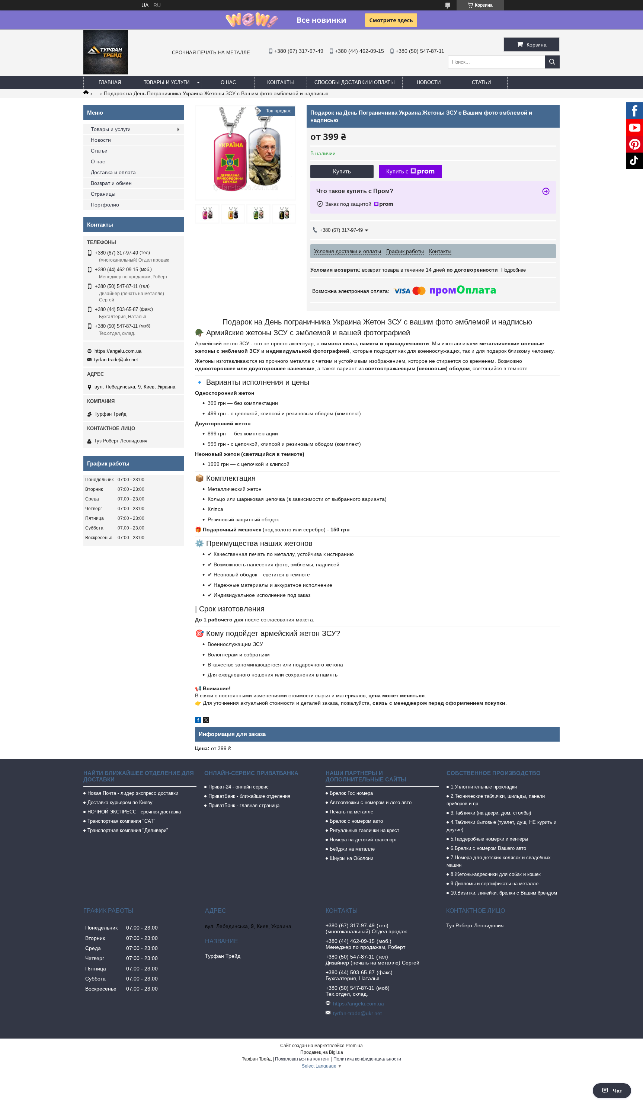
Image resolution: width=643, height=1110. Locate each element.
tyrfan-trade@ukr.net (116, 359)
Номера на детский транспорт (363, 839)
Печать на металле (351, 812)
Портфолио (105, 205)
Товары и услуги (166, 82)
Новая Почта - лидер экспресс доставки (132, 793)
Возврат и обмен (111, 183)
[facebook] (198, 721)
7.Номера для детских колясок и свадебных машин (499, 861)
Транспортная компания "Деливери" (127, 830)
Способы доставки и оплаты (354, 82)
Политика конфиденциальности (367, 1059)
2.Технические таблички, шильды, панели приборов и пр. (496, 799)
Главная (110, 82)
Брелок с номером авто (356, 821)
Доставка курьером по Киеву (120, 802)
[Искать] (552, 61)
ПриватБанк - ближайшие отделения (249, 796)
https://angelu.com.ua (118, 351)
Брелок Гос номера (351, 793)
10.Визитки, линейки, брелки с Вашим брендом (504, 893)
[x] (206, 721)
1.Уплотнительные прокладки (484, 787)
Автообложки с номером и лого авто (371, 802)
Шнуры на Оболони (351, 858)
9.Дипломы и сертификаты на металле (494, 883)
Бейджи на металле (352, 849)
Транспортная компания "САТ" (121, 821)
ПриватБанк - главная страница (243, 805)
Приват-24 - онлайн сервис (238, 787)
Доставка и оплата (113, 172)
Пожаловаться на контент (302, 1059)
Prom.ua (354, 1045)
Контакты (280, 82)
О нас (228, 82)
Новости (429, 82)
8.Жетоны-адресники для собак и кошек (496, 874)
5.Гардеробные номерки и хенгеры (489, 839)
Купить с (397, 171)
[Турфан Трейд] (105, 73)
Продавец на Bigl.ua (321, 1052)
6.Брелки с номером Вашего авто (488, 848)
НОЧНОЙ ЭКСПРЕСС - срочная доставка (134, 812)
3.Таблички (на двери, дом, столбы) (491, 813)
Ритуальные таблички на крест (364, 830)
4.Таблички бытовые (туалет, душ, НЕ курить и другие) (501, 825)
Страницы (103, 194)
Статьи (481, 82)
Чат (617, 1091)
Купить (342, 171)
